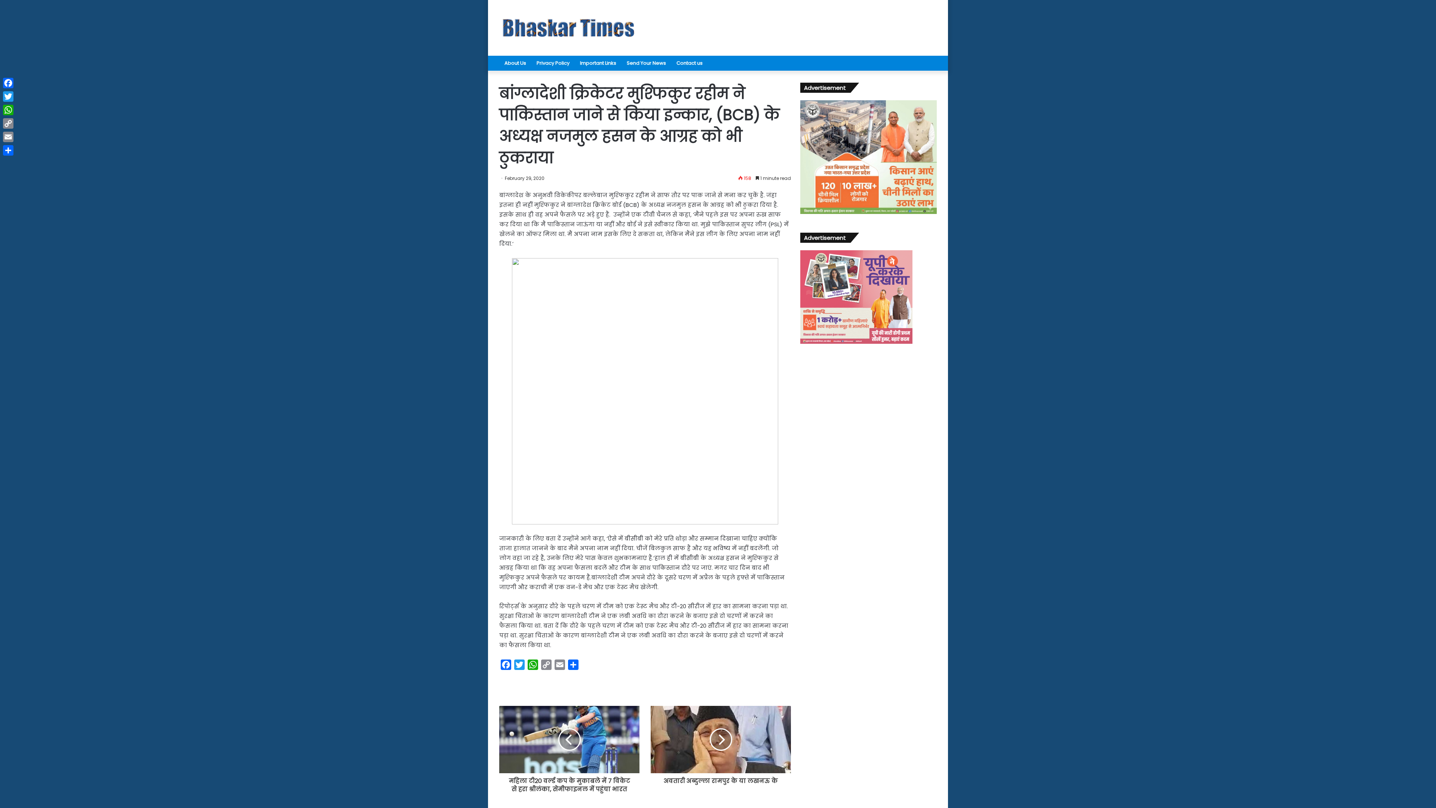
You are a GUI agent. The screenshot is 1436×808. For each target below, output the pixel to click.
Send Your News (646, 63)
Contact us (689, 63)
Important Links (598, 63)
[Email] (8, 137)
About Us (515, 63)
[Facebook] (8, 83)
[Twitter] (8, 96)
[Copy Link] (8, 123)
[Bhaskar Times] (568, 28)
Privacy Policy (553, 63)
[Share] (8, 150)
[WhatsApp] (8, 110)
